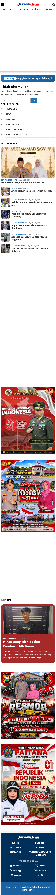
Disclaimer (15, 852)
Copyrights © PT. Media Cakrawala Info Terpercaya (26, 887)
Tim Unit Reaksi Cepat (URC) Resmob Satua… (30, 249)
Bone (20, 211)
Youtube (17, 875)
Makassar (10, 119)
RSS (41, 875)
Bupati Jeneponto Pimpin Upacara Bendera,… (29, 226)
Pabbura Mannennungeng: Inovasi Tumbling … (28, 215)
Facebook (17, 866)
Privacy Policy (15, 847)
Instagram (41, 870)
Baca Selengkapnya (31, 657)
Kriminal (13, 638)
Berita (4, 180)
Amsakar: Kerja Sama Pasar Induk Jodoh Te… (31, 192)
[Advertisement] (28, 43)
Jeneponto (11, 109)
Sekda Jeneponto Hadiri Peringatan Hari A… (32, 203)
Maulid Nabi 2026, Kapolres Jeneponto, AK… (23, 182)
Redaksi (40, 847)
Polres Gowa (12, 124)
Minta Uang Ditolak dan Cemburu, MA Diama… (21, 644)
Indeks (15, 843)
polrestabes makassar (17, 134)
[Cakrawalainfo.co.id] (28, 4)
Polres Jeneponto (15, 129)
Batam (14, 188)
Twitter (41, 866)
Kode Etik (40, 843)
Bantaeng (15, 246)
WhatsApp (17, 870)
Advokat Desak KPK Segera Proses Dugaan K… (29, 238)
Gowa (8, 114)
